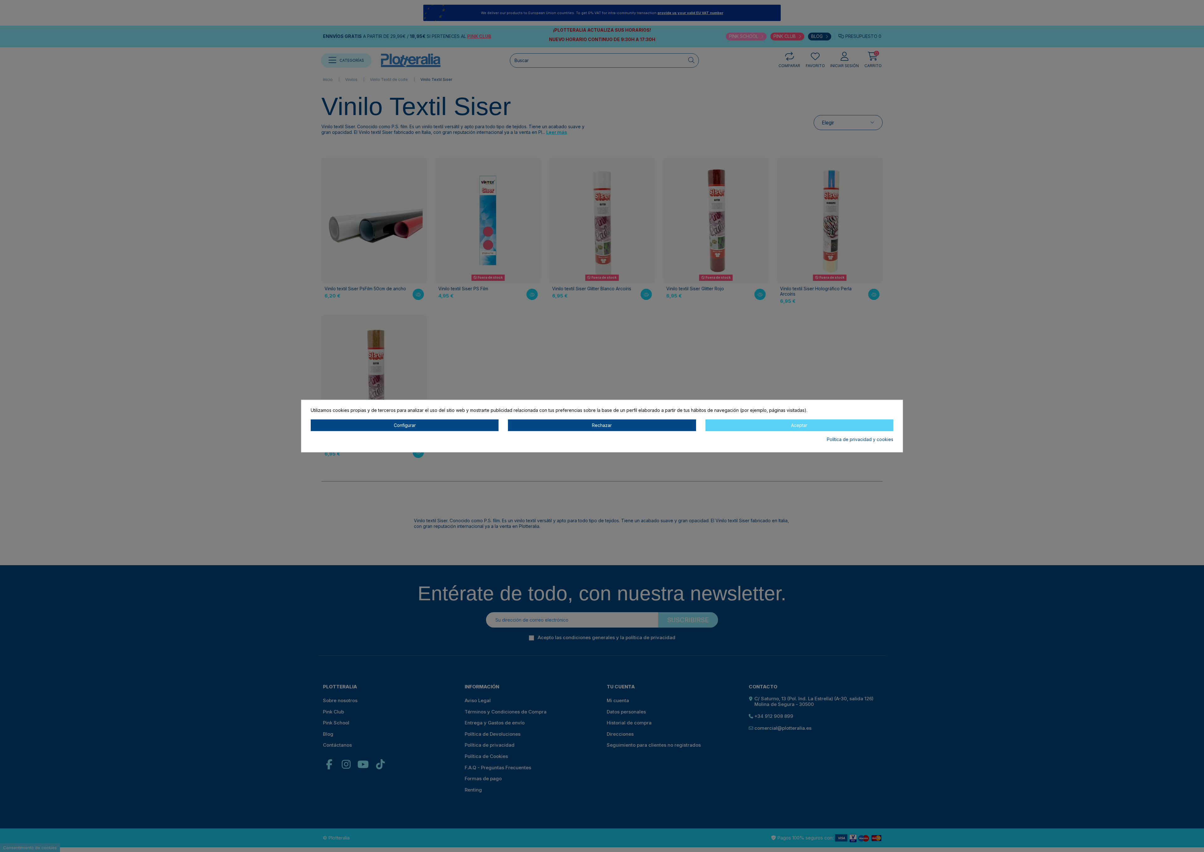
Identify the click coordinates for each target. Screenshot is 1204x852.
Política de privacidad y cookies (860, 439)
